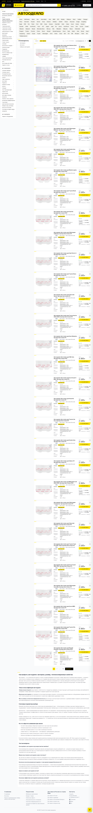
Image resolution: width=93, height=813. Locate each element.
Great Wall (57, 24)
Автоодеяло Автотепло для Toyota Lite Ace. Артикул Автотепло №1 (64, 420)
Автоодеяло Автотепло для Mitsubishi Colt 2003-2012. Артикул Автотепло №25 (65, 482)
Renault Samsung (57, 31)
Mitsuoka (65, 28)
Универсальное (23, 36)
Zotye (60, 33)
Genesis (51, 24)
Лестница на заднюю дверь (8, 109)
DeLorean (72, 21)
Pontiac (27, 31)
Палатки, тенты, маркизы (7, 98)
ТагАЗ (82, 33)
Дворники (4, 35)
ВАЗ (65, 33)
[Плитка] (88, 41)
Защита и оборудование (7, 116)
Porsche (33, 31)
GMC (41, 24)
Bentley (63, 19)
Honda (77, 24)
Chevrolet (26, 21)
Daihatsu (55, 21)
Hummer (82, 24)
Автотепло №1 (61, 91)
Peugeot (21, 31)
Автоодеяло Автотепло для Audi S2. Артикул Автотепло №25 (63, 212)
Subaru (28, 33)
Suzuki (33, 33)
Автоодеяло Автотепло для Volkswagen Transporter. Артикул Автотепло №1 (65, 503)
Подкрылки (4, 49)
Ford (37, 24)
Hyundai (21, 26)
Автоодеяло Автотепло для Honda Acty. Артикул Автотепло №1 (64, 440)
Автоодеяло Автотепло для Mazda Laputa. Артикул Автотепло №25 (65, 170)
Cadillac (79, 19)
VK (45, 1)
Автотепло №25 (61, 50)
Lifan (77, 26)
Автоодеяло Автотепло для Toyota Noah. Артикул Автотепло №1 (65, 191)
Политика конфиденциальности (33, 801)
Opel (83, 28)
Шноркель (4, 96)
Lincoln (81, 26)
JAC (43, 26)
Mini (53, 28)
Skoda (82, 31)
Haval (72, 24)
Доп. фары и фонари (6, 95)
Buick (74, 19)
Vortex (55, 33)
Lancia (60, 26)
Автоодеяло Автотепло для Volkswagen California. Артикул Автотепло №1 (65, 233)
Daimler (60, 21)
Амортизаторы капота (7, 38)
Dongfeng (83, 21)
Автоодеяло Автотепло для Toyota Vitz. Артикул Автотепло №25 (64, 627)
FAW (25, 24)
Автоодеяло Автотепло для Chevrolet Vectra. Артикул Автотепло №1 (64, 295)
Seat (78, 31)
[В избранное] (90, 45)
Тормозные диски (6, 26)
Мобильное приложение (32, 794)
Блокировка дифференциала (8, 100)
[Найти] (59, 5)
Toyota (38, 33)
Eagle (20, 24)
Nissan (71, 28)
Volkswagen (45, 33)
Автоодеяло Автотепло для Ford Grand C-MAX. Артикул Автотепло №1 (65, 378)
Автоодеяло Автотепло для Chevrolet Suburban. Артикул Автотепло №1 (64, 524)
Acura (21, 19)
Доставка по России (52, 795)
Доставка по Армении (53, 797)
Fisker (33, 24)
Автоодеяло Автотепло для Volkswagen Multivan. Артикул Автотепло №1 (65, 129)
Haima (67, 24)
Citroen (38, 21)
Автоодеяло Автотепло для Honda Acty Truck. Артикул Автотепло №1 (64, 150)
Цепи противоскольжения (8, 104)
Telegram (38, 1)
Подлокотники (5, 40)
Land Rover (66, 26)
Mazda (33, 28)
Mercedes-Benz (40, 28)
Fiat (28, 24)
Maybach (28, 28)
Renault (48, 31)
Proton (38, 31)
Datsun (66, 21)
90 (63, 668)
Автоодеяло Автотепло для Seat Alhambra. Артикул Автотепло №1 (65, 337)
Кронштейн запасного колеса (7, 76)
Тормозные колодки (6, 27)
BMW (54, 19)
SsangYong (22, 33)
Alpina (33, 19)
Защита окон (5, 91)
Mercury (48, 28)
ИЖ (72, 33)
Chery (20, 21)
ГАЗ (68, 33)
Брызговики (4, 33)
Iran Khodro (32, 26)
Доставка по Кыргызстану (54, 803)
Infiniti (26, 26)
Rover (64, 31)
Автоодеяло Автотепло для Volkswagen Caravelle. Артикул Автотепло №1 (65, 586)
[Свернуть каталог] (14, 11)
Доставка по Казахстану (53, 801)
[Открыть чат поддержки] (90, 810)
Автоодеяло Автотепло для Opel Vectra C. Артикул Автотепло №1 (65, 253)
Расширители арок (6, 73)
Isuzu (39, 26)
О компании (83, 1)
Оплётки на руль (5, 47)
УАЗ (87, 33)
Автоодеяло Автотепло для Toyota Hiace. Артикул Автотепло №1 (65, 274)
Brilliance (69, 19)
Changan (85, 19)
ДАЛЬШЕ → (69, 668)
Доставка (9, 1)
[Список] (90, 41)
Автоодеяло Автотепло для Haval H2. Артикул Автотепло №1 (64, 399)
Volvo (51, 33)
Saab (69, 31)
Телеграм (73, 799)
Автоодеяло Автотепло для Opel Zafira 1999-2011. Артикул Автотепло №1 (64, 108)
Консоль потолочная (6, 107)
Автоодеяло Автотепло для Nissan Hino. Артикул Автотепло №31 (65, 67)
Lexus (72, 26)
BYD (58, 19)
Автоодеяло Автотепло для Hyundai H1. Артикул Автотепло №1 (64, 87)
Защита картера (6, 19)
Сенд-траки (4, 102)
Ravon (43, 31)
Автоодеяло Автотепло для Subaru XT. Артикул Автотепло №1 (64, 461)
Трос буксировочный (7, 89)
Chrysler (33, 21)
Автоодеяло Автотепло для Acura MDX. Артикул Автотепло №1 (64, 607)
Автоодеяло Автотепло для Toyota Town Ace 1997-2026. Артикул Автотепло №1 (65, 544)
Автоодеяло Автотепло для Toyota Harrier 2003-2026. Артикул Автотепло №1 (65, 316)
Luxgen (86, 26)
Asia (38, 19)
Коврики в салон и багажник (6, 23)
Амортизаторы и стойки (7, 31)
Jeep (52, 26)
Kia (56, 26)
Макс (42, 1)
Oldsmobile (77, 28)
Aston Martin (43, 19)
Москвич (77, 33)
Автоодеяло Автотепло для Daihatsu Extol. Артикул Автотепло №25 (65, 46)
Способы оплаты (16, 1)
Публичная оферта (30, 797)
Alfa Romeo (27, 19)
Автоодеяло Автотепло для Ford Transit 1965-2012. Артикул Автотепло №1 (65, 565)
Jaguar (47, 26)
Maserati (21, 28)
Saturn (73, 31)
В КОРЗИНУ (85, 49)
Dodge (78, 21)
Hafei (63, 24)
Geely (45, 24)
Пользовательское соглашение (33, 799)
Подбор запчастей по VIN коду (27, 1)
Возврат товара (30, 795)
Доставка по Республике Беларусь (56, 799)
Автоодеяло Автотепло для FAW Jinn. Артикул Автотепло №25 (64, 357)
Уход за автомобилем (7, 58)
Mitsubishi (59, 28)
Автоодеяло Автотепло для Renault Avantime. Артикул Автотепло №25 (63, 648)
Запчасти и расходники (7, 13)
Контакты (89, 1)
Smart (87, 31)
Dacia (43, 21)
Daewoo (49, 21)
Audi (50, 19)
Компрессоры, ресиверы (7, 105)
